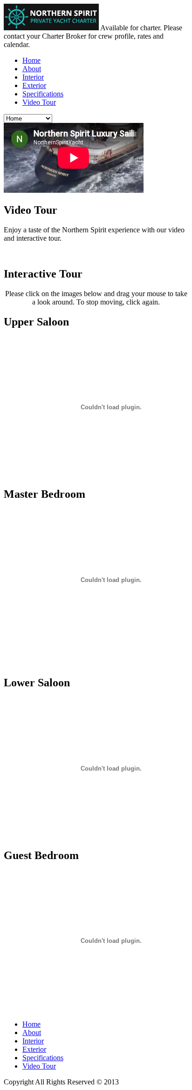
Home (31, 60)
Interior (33, 77)
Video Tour (39, 102)
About (31, 69)
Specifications (42, 94)
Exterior (34, 85)
